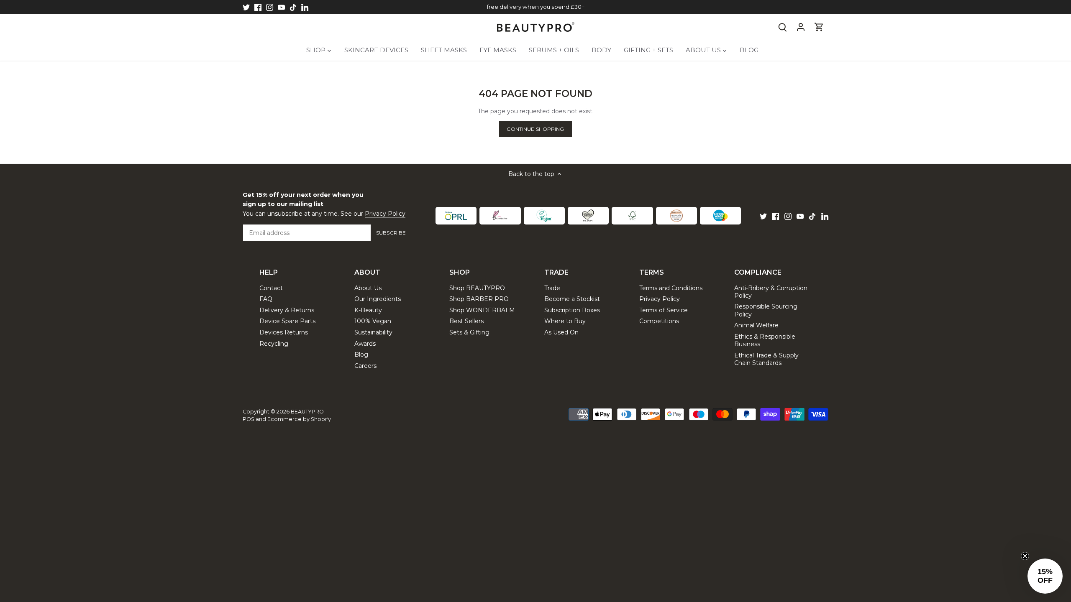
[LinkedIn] (304, 7)
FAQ (265, 299)
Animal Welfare (756, 325)
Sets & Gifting (469, 332)
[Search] (782, 26)
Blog (361, 354)
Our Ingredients (377, 299)
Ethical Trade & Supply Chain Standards (766, 359)
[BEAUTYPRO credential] (456, 215)
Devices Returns (283, 332)
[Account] (801, 26)
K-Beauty (368, 310)
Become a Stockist (572, 299)
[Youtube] (281, 7)
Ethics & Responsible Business (764, 340)
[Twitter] (246, 7)
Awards (365, 343)
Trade (552, 288)
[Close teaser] (1025, 556)
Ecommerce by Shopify (299, 419)
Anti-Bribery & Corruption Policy (770, 291)
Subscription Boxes (572, 310)
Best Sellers (466, 321)
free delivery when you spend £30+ (535, 6)
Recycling (273, 343)
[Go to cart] (819, 26)
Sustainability (373, 332)
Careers (365, 366)
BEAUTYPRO (307, 411)
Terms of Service (663, 310)
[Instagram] (269, 7)
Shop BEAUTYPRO (477, 288)
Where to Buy (565, 321)
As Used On (561, 332)
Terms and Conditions (670, 288)
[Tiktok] (293, 7)
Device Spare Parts (287, 321)
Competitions (659, 321)
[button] (1045, 576)
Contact (271, 288)
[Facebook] (257, 7)
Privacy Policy (385, 213)
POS (248, 419)
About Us (368, 288)
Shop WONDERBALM (482, 310)
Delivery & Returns (286, 310)
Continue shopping (535, 129)
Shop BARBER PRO (479, 299)
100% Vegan (372, 321)
